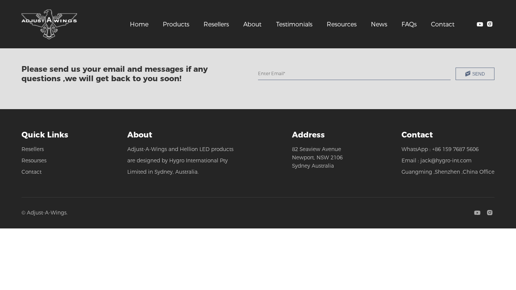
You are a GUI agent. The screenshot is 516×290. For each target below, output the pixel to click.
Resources (342, 24)
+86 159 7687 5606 (455, 149)
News (379, 24)
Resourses (34, 160)
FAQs (409, 24)
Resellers (216, 24)
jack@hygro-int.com (445, 160)
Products (176, 24)
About (252, 24)
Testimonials (294, 24)
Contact (442, 24)
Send (478, 73)
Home (139, 24)
